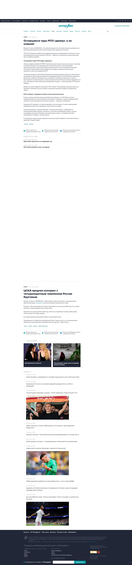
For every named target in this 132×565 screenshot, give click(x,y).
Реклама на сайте (62, 532)
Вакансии (53, 532)
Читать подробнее (69, 248)
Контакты (26, 532)
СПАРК (25, 550)
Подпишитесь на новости (39, 562)
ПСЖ (50, 258)
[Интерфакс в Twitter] (57, 558)
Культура (59, 31)
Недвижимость (55, 20)
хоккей (26, 124)
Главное (26, 31)
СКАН (52, 552)
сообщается (39, 303)
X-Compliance (27, 552)
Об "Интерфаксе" (16, 20)
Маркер (26, 555)
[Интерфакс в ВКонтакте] (59, 558)
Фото (89, 31)
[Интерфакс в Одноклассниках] (64, 558)
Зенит (25, 326)
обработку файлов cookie (91, 541)
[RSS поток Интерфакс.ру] (61, 558)
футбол (31, 124)
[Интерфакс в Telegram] (55, 558)
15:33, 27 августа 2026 (33, 287)
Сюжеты (84, 31)
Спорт (53, 31)
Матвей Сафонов (68, 258)
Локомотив (34, 258)
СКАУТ (25, 553)
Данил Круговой (43, 326)
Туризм (49, 20)
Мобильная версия (6, 20)
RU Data (53, 553)
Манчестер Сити (43, 258)
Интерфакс (66, 26)
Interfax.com (25, 20)
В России (32, 31)
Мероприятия (72, 20)
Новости (77, 31)
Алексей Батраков (58, 258)
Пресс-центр (45, 532)
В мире (39, 31)
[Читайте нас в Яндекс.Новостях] (52, 558)
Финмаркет (43, 20)
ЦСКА (30, 326)
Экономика (46, 31)
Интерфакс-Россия (34, 20)
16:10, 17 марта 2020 (32, 37)
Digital (71, 31)
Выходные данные (94, 557)
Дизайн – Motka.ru (94, 558)
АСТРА (25, 556)
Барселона (27, 258)
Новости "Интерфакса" (56, 550)
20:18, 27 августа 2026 (33, 158)
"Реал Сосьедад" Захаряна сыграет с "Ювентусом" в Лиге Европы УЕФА (60, 170)
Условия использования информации (98, 555)
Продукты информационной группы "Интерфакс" (46, 545)
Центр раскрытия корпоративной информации (61, 555)
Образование (64, 20)
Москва (65, 31)
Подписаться (80, 562)
